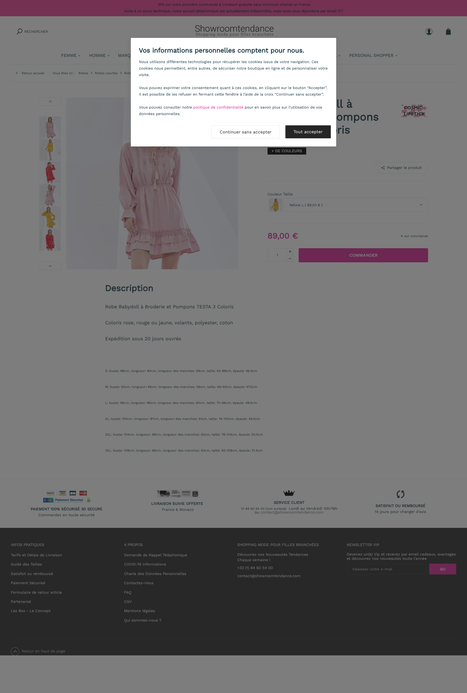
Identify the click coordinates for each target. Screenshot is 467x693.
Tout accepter (308, 131)
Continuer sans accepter (246, 132)
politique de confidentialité (218, 107)
